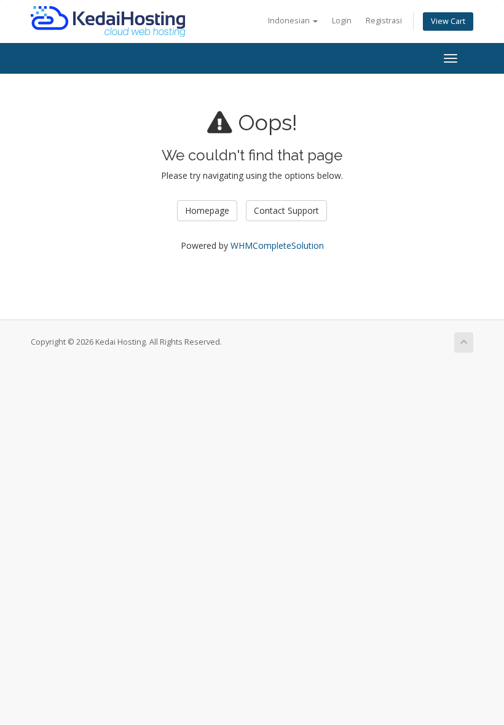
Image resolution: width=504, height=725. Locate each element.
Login (342, 20)
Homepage (207, 210)
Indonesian (290, 20)
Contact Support (286, 210)
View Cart (448, 21)
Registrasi (384, 20)
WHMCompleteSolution (277, 245)
